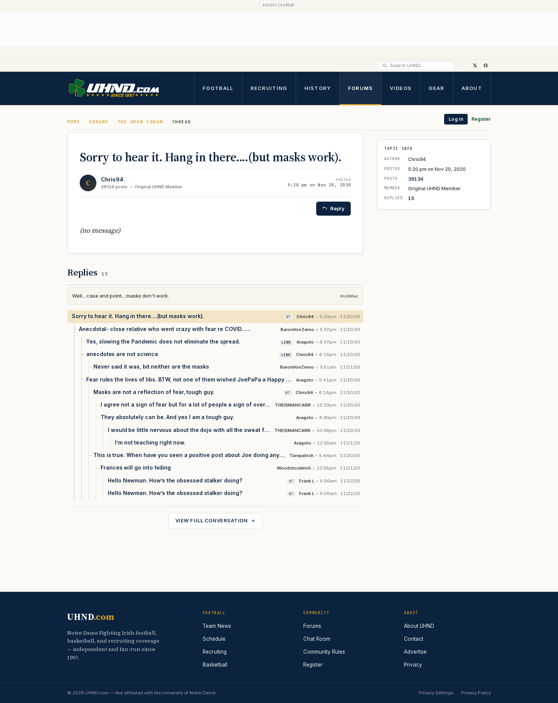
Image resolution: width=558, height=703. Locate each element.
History (317, 88)
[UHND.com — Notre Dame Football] (113, 88)
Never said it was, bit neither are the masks (151, 366)
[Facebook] (485, 65)
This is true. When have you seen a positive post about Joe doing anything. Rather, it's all (189, 455)
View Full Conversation (211, 520)
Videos (400, 88)
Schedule (214, 639)
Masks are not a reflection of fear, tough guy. (153, 392)
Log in (456, 119)
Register (481, 119)
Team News (217, 626)
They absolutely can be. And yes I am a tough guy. (167, 417)
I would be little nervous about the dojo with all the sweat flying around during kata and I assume (189, 430)
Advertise (415, 652)
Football (218, 88)
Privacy (413, 665)
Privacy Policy (476, 692)
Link (286, 342)
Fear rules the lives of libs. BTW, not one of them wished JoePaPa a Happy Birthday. (189, 379)
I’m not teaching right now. (150, 442)
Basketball (215, 665)
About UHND (419, 626)
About (472, 88)
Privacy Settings (436, 692)
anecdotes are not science (122, 354)
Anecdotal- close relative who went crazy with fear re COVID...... (164, 329)
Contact (413, 639)
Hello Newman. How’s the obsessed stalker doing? (175, 480)
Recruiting (269, 88)
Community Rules (324, 652)
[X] (475, 65)
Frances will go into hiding (136, 467)
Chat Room (316, 639)
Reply (337, 208)
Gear (436, 88)
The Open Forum (140, 122)
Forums (360, 88)
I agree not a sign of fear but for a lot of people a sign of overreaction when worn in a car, (186, 404)
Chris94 (112, 179)
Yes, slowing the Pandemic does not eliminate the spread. (163, 341)
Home (73, 121)
